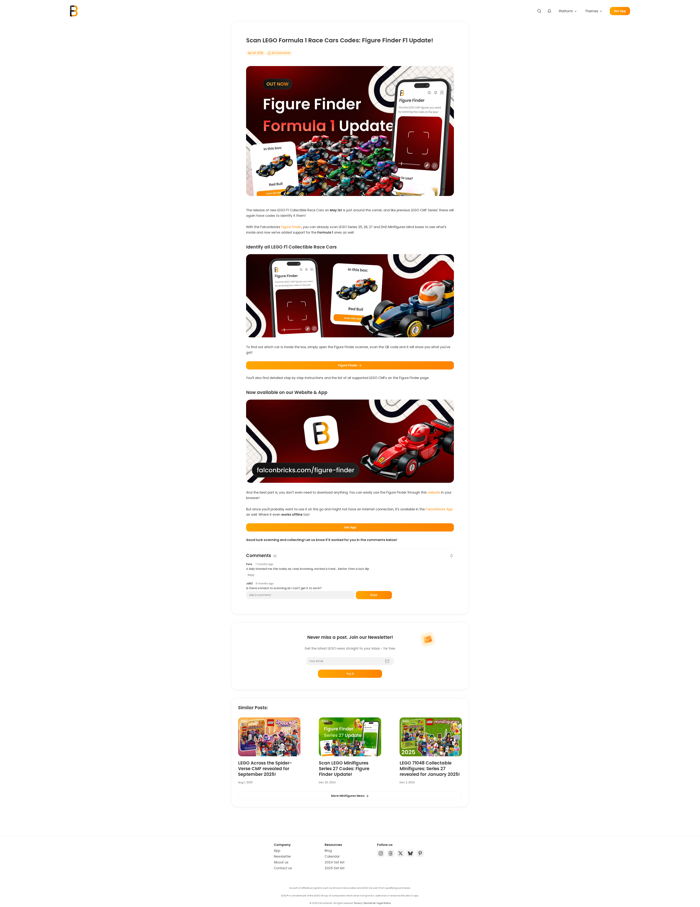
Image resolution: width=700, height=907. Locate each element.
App (277, 850)
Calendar (332, 856)
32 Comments (280, 53)
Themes (592, 11)
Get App (620, 11)
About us (281, 862)
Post (373, 595)
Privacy (358, 903)
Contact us (283, 868)
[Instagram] (381, 853)
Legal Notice (384, 903)
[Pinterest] (420, 853)
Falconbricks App (439, 509)
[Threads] (390, 853)
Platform (566, 11)
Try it (350, 674)
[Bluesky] (410, 853)
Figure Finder (291, 227)
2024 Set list (335, 862)
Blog (328, 850)
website (434, 492)
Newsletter (282, 856)
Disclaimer (370, 903)
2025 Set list (335, 868)
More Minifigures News (348, 796)
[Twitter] (400, 853)
